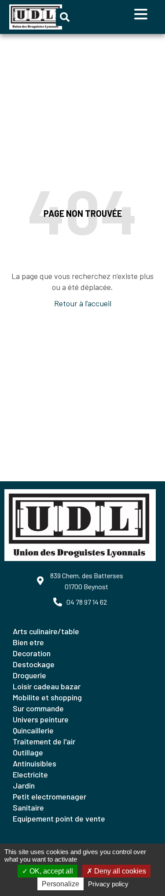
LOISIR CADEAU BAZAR (47, 686)
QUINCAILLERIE (33, 730)
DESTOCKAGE (34, 664)
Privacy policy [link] (108, 884)
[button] (64, 17)
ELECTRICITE (30, 774)
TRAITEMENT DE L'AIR (44, 741)
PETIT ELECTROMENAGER (49, 796)
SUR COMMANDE (38, 708)
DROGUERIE (29, 675)
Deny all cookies (119, 871)
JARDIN (24, 785)
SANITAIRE (28, 807)
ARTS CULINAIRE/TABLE (46, 631)
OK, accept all (50, 871)
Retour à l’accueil (82, 303)
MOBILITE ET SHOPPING (47, 697)
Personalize (60, 884)
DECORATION (32, 653)
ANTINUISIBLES (34, 763)
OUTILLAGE (28, 752)
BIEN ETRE (28, 642)
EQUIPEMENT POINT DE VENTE (59, 818)
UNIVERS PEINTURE (41, 719)
